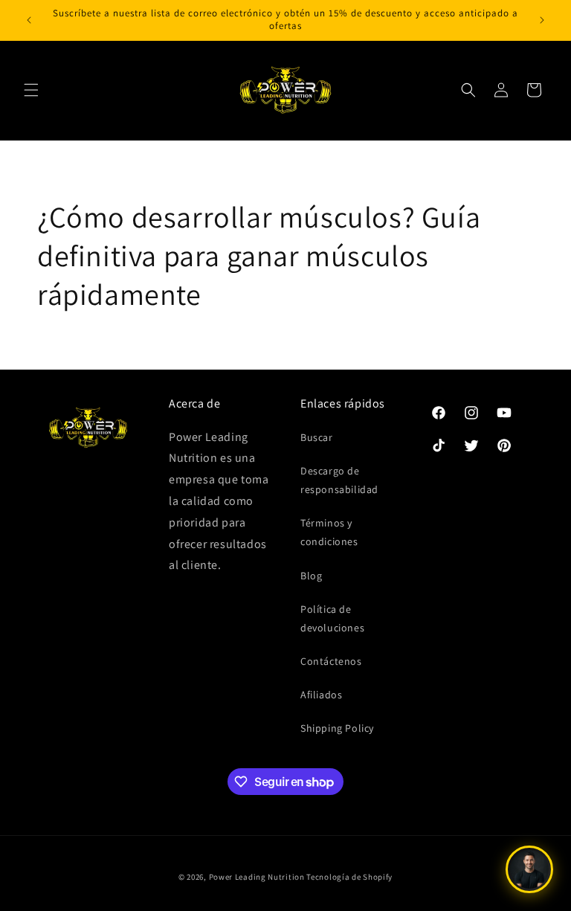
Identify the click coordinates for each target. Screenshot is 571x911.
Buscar (316, 437)
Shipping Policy (337, 728)
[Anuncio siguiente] (542, 20)
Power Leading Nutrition (257, 877)
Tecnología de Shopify (349, 877)
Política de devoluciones (332, 618)
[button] (31, 90)
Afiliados (321, 694)
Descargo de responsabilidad (339, 480)
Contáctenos (331, 661)
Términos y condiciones (329, 532)
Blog (311, 575)
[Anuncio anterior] (29, 20)
